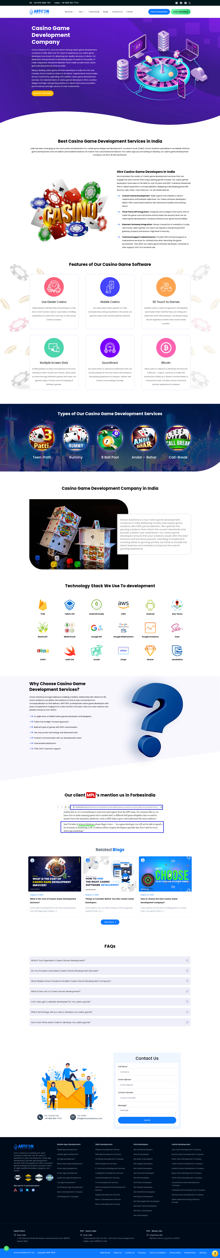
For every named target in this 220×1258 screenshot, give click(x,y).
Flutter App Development (67, 1168)
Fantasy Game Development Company (188, 1195)
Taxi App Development (66, 1182)
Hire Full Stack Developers (144, 1173)
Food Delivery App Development (70, 1187)
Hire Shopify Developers (143, 1187)
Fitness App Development (67, 1173)
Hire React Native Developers (145, 1206)
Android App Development (67, 1154)
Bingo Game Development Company (187, 1173)
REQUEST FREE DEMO (43, 93)
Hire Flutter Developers (143, 1182)
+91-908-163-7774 (69, 2)
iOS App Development (66, 1159)
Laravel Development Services (107, 1178)
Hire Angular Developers (143, 1164)
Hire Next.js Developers (143, 1211)
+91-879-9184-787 (42, 2)
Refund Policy (190, 1253)
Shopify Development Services (107, 1195)
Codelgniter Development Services (109, 1173)
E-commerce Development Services (110, 1168)
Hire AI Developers (141, 1215)
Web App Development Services (108, 1154)
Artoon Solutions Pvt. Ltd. (24, 1252)
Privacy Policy (175, 1253)
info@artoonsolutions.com (89, 1118)
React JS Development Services (108, 1199)
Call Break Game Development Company (188, 1190)
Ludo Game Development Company (186, 1149)
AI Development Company (67, 1196)
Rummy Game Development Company (188, 1154)
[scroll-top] (215, 1253)
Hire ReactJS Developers (143, 1196)
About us (117, 1253)
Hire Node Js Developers (143, 1159)
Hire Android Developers (143, 1149)
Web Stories (105, 1253)
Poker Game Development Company (187, 1159)
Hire (80, 11)
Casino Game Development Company (187, 1164)
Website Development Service (107, 1149)
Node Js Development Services (107, 1204)
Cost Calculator (180, 11)
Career (129, 11)
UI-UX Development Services (106, 1182)
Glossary (142, 1253)
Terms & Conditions (157, 1253)
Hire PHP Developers (141, 1178)
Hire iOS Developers (141, 1154)
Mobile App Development (67, 1149)
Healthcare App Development (69, 1178)
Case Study (94, 11)
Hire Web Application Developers (147, 1201)
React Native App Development (69, 1164)
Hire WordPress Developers (144, 1192)
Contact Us (117, 11)
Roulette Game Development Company (188, 1168)
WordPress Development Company (109, 1159)
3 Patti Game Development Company (187, 1178)
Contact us (130, 1253)
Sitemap (202, 1253)
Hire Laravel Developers (143, 1168)
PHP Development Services (106, 1164)
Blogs (105, 11)
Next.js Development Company (70, 1192)
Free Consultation (159, 11)
